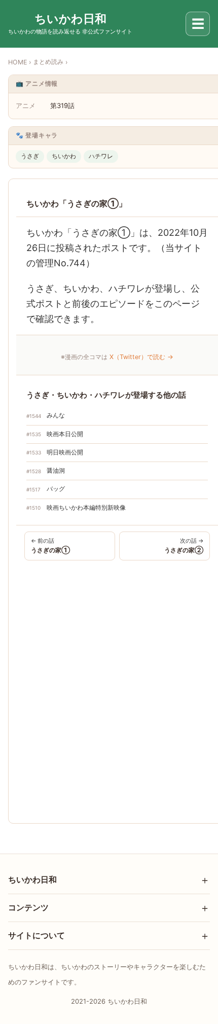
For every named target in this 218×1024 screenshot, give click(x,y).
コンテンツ (28, 907)
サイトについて (36, 935)
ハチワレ (101, 156)
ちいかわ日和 (32, 879)
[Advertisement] (109, 690)
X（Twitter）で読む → (141, 357)
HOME (17, 62)
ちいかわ (64, 156)
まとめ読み (48, 61)
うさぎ (30, 156)
